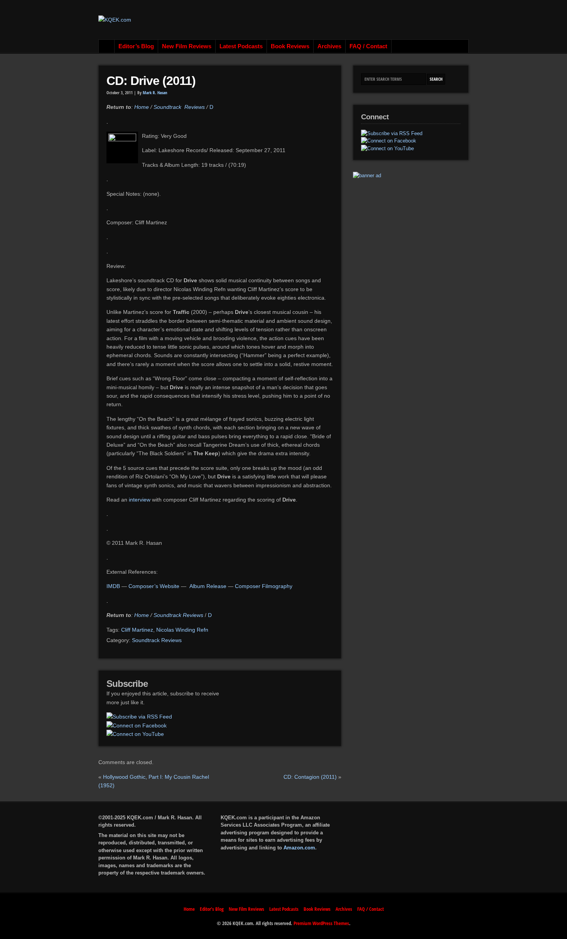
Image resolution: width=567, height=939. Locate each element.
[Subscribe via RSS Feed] (139, 716)
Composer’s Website (153, 586)
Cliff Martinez (137, 630)
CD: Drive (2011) (151, 81)
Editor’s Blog (136, 46)
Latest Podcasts (241, 46)
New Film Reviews (186, 46)
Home (107, 46)
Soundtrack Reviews (179, 107)
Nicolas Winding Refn (182, 630)
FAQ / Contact (368, 46)
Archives (329, 46)
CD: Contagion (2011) (310, 777)
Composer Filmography (263, 586)
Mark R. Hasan (155, 92)
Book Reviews (290, 46)
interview (140, 500)
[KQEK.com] (114, 20)
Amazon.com (299, 848)
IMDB (114, 586)
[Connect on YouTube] (135, 734)
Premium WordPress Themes (321, 923)
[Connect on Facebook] (136, 725)
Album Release (207, 586)
